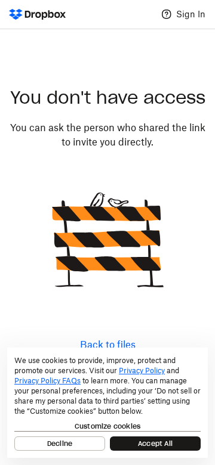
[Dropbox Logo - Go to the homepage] (37, 14)
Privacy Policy (142, 370)
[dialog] (107, 403)
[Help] (166, 14)
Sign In (190, 14)
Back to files (108, 345)
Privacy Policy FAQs (47, 380)
